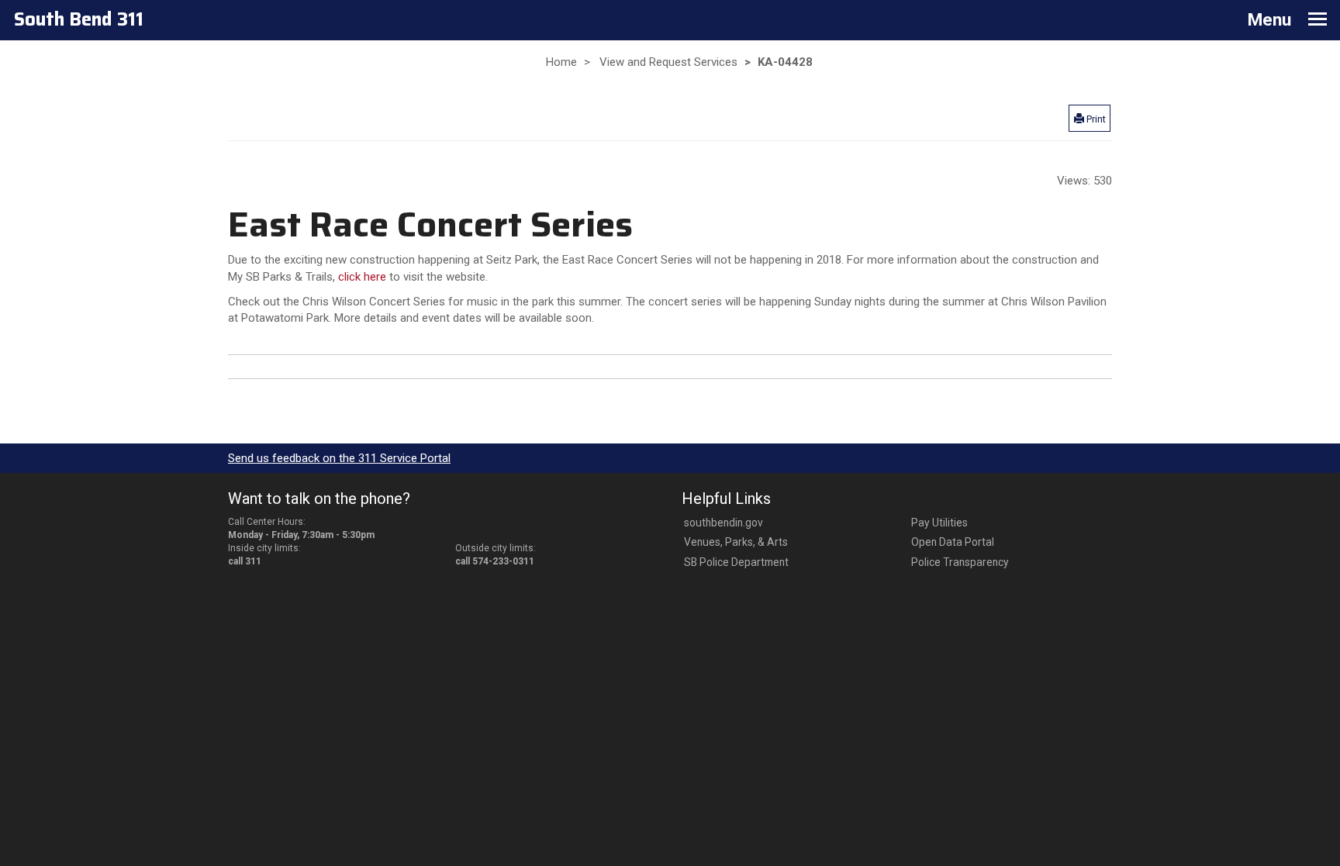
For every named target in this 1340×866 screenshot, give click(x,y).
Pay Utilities (939, 522)
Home (561, 62)
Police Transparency (960, 562)
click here (363, 277)
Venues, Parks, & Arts (736, 542)
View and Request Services (668, 62)
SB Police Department (736, 562)
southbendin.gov (723, 522)
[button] (1089, 118)
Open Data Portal (952, 542)
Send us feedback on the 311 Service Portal (339, 458)
